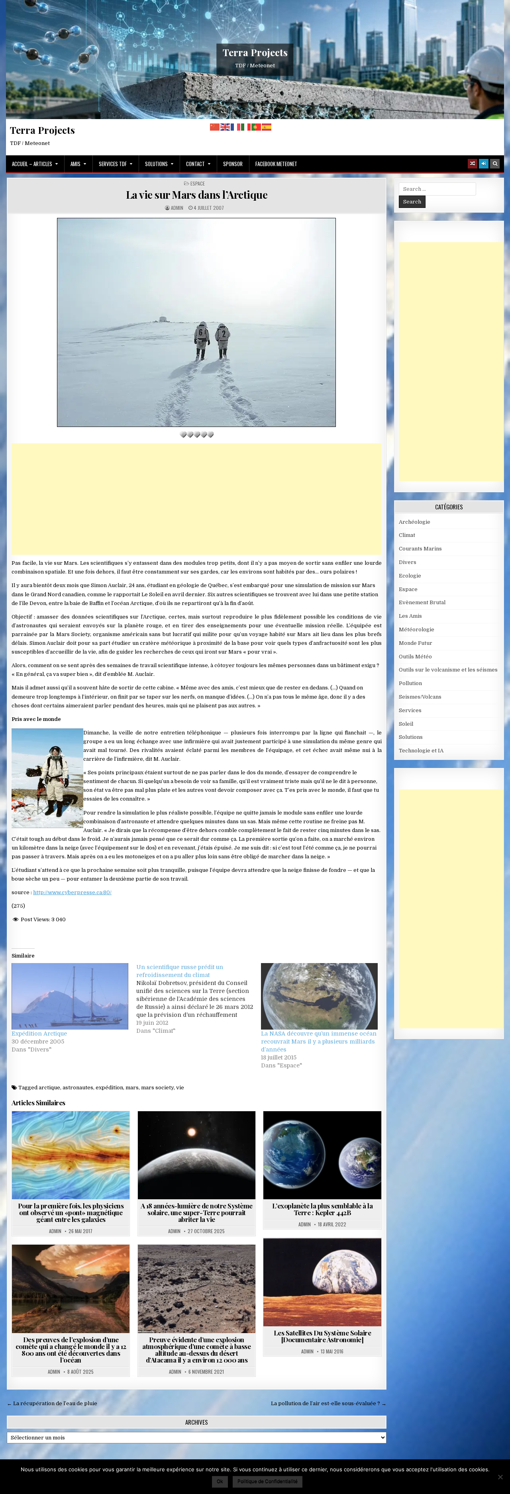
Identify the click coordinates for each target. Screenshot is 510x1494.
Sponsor (233, 164)
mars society (157, 1088)
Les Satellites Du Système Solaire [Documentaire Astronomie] (322, 1336)
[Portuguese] (256, 127)
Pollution (410, 683)
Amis (75, 164)
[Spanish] (267, 127)
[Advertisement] (197, 499)
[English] (225, 127)
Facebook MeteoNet (276, 164)
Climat (407, 535)
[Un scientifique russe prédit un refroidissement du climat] (198, 999)
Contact (195, 164)
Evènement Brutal (88, 1264)
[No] (500, 1477)
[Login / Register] (483, 163)
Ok (220, 1481)
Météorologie (416, 629)
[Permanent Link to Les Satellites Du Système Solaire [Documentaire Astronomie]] (322, 1282)
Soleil (406, 724)
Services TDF (113, 164)
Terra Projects (255, 52)
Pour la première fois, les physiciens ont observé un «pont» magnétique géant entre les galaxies (71, 1212)
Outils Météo (415, 657)
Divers (407, 562)
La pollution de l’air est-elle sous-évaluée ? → (328, 1403)
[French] (236, 127)
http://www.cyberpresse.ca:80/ (72, 892)
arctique (49, 1088)
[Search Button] (495, 163)
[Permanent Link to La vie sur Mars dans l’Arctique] (197, 322)
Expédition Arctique (39, 1033)
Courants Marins (420, 549)
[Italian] (246, 127)
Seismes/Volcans (420, 697)
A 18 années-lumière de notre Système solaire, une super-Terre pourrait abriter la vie (197, 1212)
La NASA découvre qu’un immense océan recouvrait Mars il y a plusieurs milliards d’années (319, 1041)
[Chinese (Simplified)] (215, 127)
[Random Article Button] (472, 163)
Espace (197, 183)
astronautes (78, 1088)
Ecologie (410, 576)
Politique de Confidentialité (267, 1481)
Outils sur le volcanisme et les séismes (448, 670)
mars (132, 1088)
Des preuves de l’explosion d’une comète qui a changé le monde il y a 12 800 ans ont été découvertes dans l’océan (71, 1349)
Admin (177, 208)
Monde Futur (415, 643)
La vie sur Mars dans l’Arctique (197, 195)
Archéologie (184, 1264)
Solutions (156, 164)
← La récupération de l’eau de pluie (52, 1403)
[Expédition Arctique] (70, 996)
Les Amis (410, 616)
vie (180, 1088)
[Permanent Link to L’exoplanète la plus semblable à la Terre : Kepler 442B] (322, 1155)
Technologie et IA (421, 751)
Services (410, 710)
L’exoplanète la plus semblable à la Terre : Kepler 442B (322, 1209)
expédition (109, 1088)
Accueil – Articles (32, 164)
